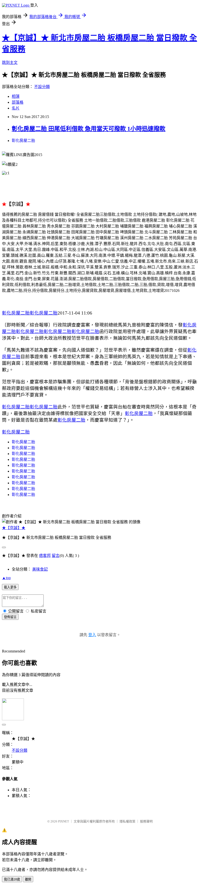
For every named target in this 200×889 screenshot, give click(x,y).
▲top (6, 578)
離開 (28, 879)
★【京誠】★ (13, 528)
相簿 (16, 96)
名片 (16, 108)
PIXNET (63, 821)
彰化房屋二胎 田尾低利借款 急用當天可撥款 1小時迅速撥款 (88, 129)
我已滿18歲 (12, 879)
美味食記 (40, 569)
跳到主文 (10, 62)
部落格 (17, 102)
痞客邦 (45, 555)
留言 (56, 555)
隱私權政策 (127, 821)
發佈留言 (10, 617)
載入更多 (10, 587)
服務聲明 (146, 821)
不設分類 (42, 87)
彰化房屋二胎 (23, 140)
